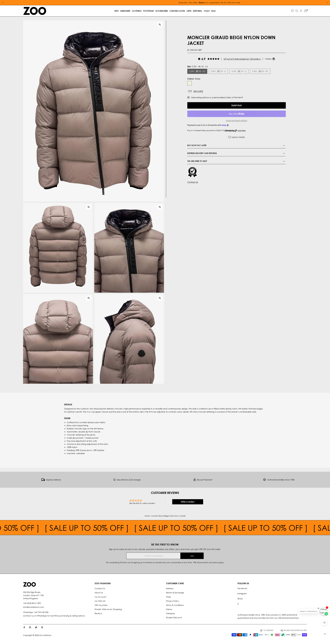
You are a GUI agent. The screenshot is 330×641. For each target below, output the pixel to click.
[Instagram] (30, 627)
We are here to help (197, 161)
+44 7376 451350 (41, 612)
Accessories (161, 11)
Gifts (189, 11)
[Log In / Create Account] (301, 11)
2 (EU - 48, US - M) (198, 71)
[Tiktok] (36, 627)
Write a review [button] (188, 501)
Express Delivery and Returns (202, 153)
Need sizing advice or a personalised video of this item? (217, 97)
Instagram (242, 593)
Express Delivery (53, 479)
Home (147, 516)
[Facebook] (24, 627)
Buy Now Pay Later (196, 145)
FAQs (168, 597)
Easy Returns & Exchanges (129, 479)
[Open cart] (305, 11)
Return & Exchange (175, 592)
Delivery (170, 588)
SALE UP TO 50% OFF (107, 527)
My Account (100, 597)
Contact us (192, 182)
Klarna (169, 609)
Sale (213, 11)
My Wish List (100, 601)
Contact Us (100, 588)
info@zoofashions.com (33, 607)
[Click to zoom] (160, 25)
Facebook (242, 588)
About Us (99, 592)
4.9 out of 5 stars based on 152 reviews (242, 58)
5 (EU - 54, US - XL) (261, 71)
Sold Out (236, 105)
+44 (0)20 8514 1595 (32, 603)
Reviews (98, 613)
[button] (236, 91)
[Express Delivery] (43, 480)
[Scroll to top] (324, 633)
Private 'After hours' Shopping (108, 609)
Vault (207, 11)
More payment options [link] (236, 120)
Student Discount (174, 617)
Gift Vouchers (101, 605)
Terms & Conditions (175, 605)
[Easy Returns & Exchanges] (114, 480)
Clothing (137, 11)
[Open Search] (297, 11)
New (116, 11)
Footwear (148, 11)
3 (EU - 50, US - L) (219, 71)
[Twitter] (42, 627)
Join (192, 555)
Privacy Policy (172, 601)
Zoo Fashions (45, 635)
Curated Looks (177, 11)
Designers (125, 11)
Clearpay (170, 613)
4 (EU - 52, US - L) (240, 71)
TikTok (240, 598)
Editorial (197, 11)
